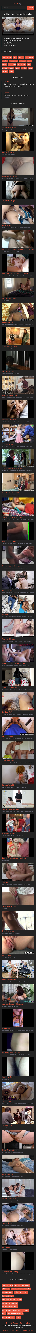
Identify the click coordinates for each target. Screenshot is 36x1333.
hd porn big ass (7, 1296)
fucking (5, 71)
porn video (13, 61)
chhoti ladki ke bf (8, 1317)
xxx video (12, 64)
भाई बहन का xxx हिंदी (21, 1292)
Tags (21, 1323)
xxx (3, 57)
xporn (9, 57)
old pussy (5, 1289)
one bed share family (15, 1314)
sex (15, 57)
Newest (9, 1323)
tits (29, 64)
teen (4, 1314)
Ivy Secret (7, 51)
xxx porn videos (8, 68)
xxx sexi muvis (7, 1285)
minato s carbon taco (9, 1303)
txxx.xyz (5, 1330)
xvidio (29, 61)
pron (17, 68)
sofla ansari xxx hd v (9, 1307)
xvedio (4, 61)
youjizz (21, 57)
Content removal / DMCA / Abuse (21, 1330)
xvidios (24, 68)
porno (4, 64)
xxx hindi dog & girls (22, 1285)
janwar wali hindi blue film (21, 1289)
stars (18, 1317)
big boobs (29, 57)
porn (11, 71)
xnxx (30, 68)
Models (27, 1323)
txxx (18, 3)
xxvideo (22, 61)
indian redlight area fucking (12, 1299)
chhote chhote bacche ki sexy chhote (15, 1310)
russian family (7, 1292)
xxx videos (22, 64)
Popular (16, 1323)
